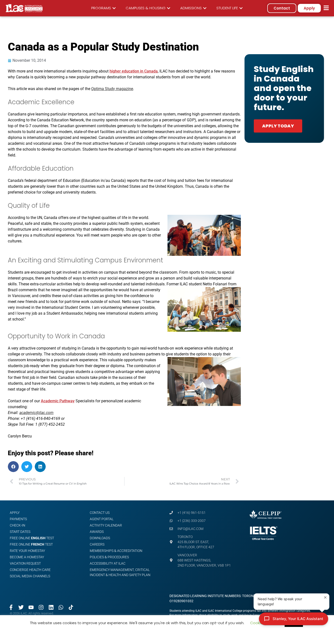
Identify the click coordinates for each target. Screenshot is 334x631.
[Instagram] (41, 607)
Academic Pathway (58, 401)
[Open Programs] (114, 8)
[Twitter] (21, 607)
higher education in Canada (134, 71)
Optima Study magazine (112, 88)
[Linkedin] (51, 607)
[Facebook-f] (11, 607)
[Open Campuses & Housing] (168, 8)
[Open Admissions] (205, 8)
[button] (13, 466)
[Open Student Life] (241, 8)
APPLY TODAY (278, 126)
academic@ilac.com (36, 412)
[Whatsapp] (61, 607)
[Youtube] (31, 607)
